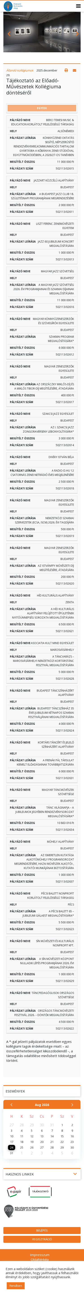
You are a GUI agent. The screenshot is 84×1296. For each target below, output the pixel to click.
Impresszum (40, 1254)
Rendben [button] (15, 1286)
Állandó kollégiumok (19, 70)
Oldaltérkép (40, 1259)
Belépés (42, 1230)
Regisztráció (42, 1239)
